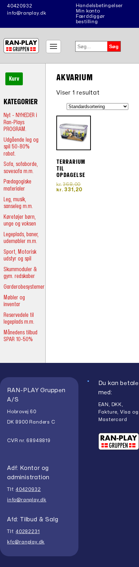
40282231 (28, 532)
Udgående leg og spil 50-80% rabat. (21, 147)
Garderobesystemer (24, 287)
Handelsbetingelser (99, 6)
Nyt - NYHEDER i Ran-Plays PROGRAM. (20, 122)
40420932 (19, 6)
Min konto (88, 11)
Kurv (14, 79)
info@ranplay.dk (26, 13)
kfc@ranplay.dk (26, 542)
